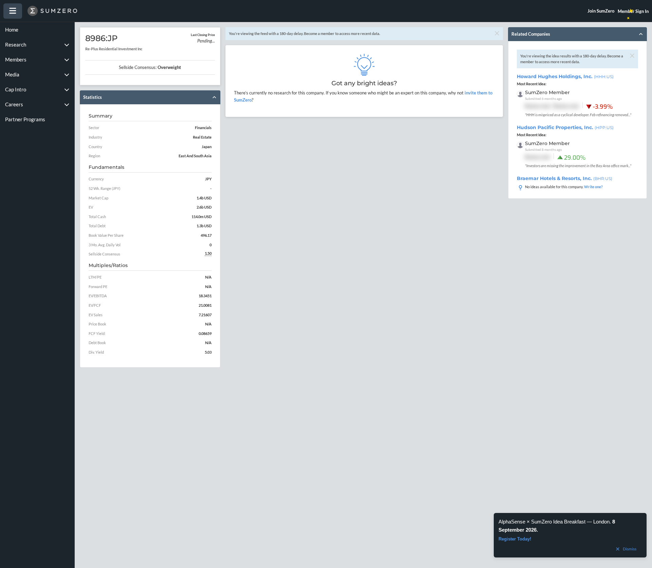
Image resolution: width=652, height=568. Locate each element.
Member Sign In (633, 11)
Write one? (593, 186)
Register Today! (515, 539)
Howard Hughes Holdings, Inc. (565, 76)
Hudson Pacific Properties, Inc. (565, 127)
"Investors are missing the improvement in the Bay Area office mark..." (578, 165)
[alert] (570, 535)
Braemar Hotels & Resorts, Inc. (564, 178)
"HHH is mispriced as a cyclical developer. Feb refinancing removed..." (578, 114)
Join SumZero (600, 11)
